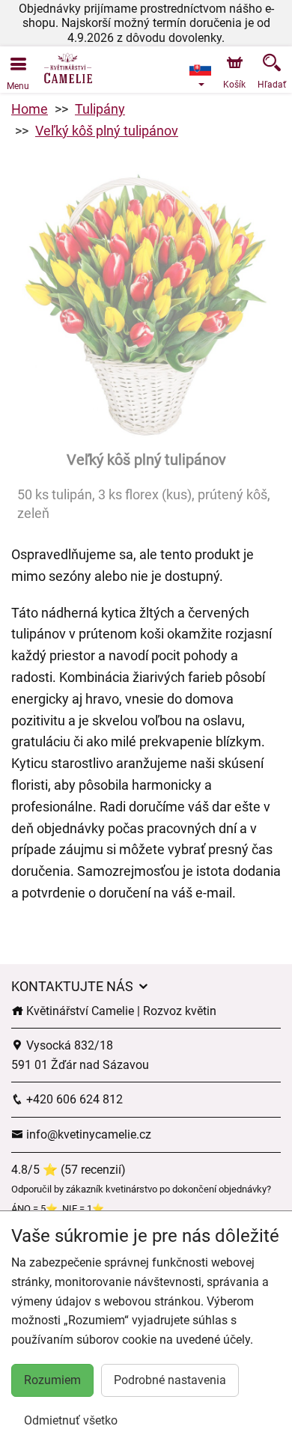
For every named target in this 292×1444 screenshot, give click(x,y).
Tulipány (100, 109)
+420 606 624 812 (73, 1099)
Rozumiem (52, 1380)
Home (29, 109)
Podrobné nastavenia (170, 1380)
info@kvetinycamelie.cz (87, 1134)
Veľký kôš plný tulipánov (106, 130)
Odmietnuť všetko (71, 1420)
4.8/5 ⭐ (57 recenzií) (68, 1170)
